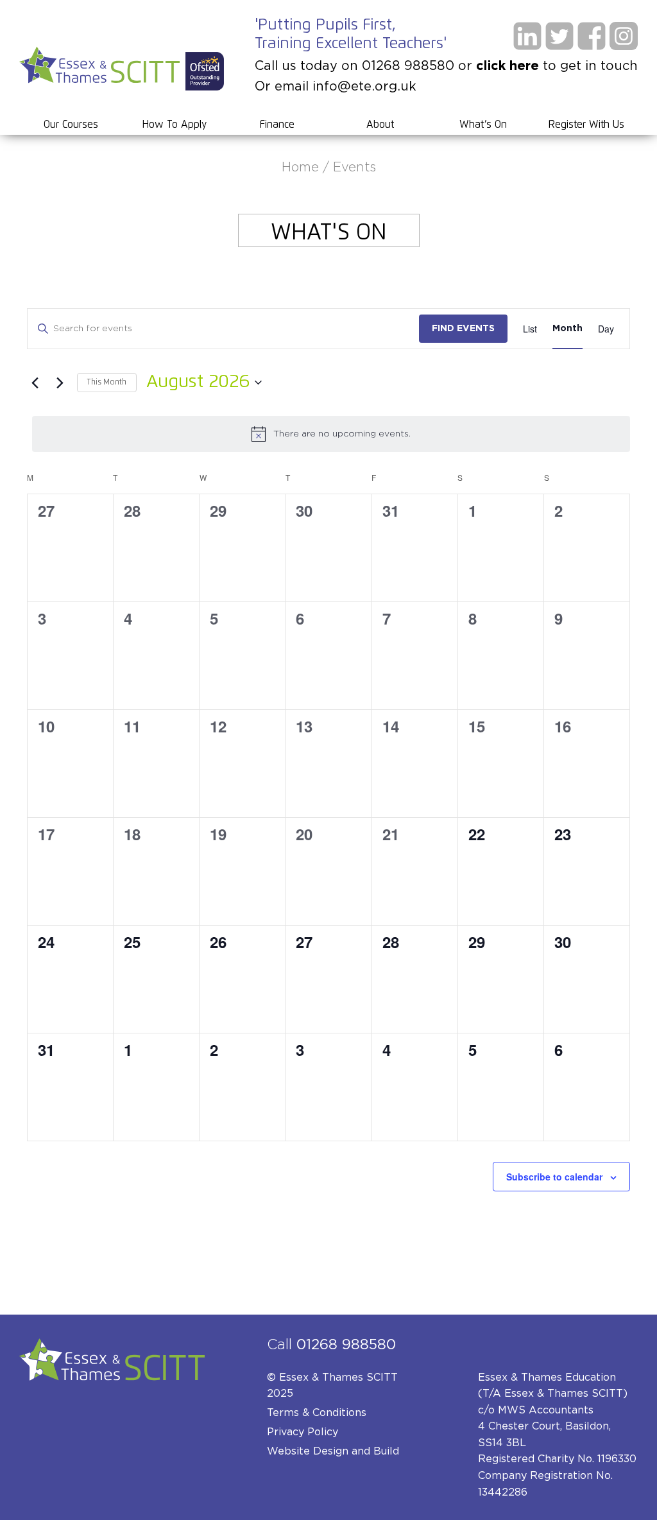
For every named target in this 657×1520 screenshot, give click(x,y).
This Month (106, 382)
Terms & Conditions (316, 1413)
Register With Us (586, 124)
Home (300, 167)
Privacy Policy (302, 1432)
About (380, 124)
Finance (277, 124)
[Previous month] (34, 382)
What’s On (483, 124)
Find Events (463, 328)
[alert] (331, 434)
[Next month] (59, 382)
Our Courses (71, 124)
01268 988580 (346, 1345)
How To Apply (174, 124)
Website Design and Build (333, 1451)
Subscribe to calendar (554, 1176)
